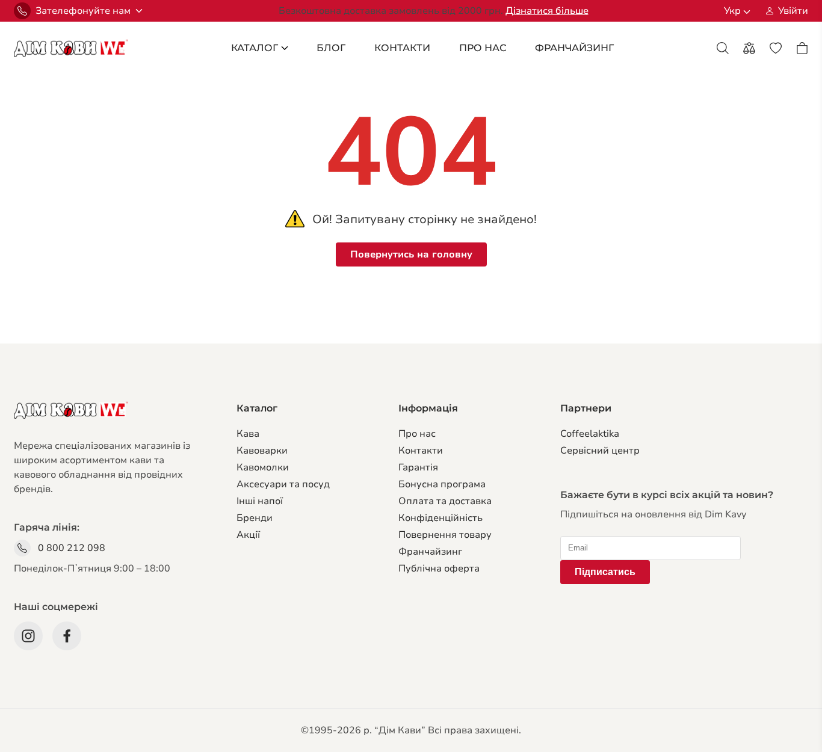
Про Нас (482, 48)
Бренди (254, 518)
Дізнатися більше (547, 10)
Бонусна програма (442, 484)
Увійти (793, 10)
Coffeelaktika (589, 433)
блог (331, 48)
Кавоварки (262, 450)
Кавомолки (262, 467)
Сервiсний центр (600, 450)
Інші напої (259, 501)
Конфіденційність (440, 518)
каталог (254, 48)
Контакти (402, 48)
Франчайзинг (430, 551)
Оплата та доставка (445, 501)
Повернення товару (445, 534)
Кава (247, 433)
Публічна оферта (439, 568)
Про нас (417, 433)
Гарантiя (418, 467)
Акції (248, 534)
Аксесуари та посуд (283, 484)
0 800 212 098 (71, 548)
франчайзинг (574, 48)
